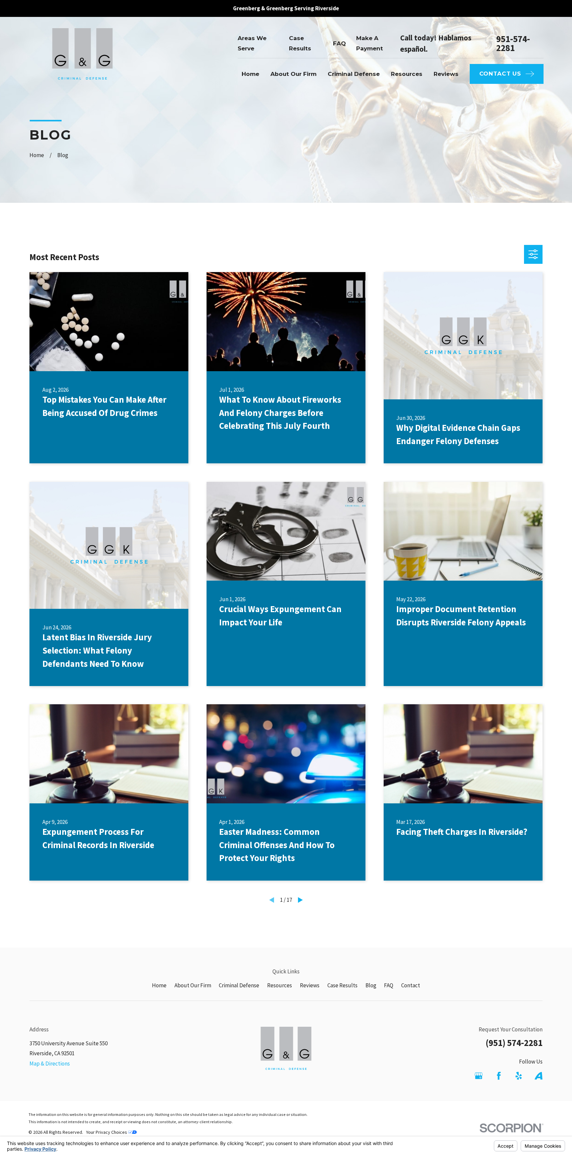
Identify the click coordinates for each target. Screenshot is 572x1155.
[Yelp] (519, 1076)
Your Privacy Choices (107, 1132)
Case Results (342, 985)
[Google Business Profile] (479, 1076)
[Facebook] (499, 1076)
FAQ (339, 43)
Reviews (309, 985)
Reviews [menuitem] (446, 74)
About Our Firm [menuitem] (293, 74)
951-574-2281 (513, 43)
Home (159, 985)
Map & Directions (49, 1063)
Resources (279, 985)
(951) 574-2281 (514, 1042)
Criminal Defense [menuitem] (354, 74)
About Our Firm (192, 985)
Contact (410, 985)
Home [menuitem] (250, 74)
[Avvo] (539, 1076)
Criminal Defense (239, 985)
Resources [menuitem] (406, 74)
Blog (370, 985)
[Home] (82, 59)
